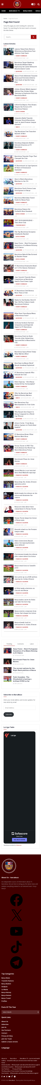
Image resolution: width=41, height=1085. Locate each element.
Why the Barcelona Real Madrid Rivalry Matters (23, 394)
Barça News (27, 11)
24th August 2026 (27, 127)
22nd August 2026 (20, 152)
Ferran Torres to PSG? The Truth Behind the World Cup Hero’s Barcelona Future (25, 448)
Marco (18, 127)
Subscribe (9, 714)
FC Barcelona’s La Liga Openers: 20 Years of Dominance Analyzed (26, 168)
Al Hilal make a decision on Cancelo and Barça (25, 589)
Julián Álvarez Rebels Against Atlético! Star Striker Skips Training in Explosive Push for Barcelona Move (26, 92)
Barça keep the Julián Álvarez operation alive (25, 483)
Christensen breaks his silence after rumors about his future (26, 555)
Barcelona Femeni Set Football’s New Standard (23, 210)
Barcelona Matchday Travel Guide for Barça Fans (25, 199)
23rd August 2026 (20, 138)
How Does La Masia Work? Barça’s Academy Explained (24, 364)
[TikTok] (16, 954)
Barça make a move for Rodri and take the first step (25, 601)
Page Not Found (13, 18)
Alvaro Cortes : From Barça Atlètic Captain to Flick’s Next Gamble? (25, 425)
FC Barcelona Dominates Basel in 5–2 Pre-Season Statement (26, 267)
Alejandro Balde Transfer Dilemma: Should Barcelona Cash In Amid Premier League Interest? (25, 121)
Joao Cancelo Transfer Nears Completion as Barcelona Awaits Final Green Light (25, 279)
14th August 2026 (20, 332)
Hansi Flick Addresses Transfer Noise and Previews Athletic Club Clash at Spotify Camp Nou (26, 79)
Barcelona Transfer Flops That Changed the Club (26, 157)
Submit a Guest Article (9, 1042)
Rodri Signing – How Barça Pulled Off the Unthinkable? (25, 383)
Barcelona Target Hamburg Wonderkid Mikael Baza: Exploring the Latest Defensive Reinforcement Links (26, 65)
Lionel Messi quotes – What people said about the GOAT (18, 1067)
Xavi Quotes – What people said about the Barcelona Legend (19, 1073)
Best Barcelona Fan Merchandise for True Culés (25, 403)
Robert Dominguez (21, 56)
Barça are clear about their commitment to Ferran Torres (25, 508)
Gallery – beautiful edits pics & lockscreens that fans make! (19, 1060)
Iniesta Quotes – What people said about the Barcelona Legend (20, 1065)
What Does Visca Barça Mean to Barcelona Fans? (25, 314)
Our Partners (6, 1030)
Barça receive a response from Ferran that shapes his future (25, 612)
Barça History (6, 992)
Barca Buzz (13, 1058)
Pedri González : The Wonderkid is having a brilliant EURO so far (22, 679)
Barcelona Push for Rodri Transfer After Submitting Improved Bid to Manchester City (25, 339)
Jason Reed (19, 71)
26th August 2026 (29, 71)
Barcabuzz (12, 1080)
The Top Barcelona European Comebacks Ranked (25, 233)
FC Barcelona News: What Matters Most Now (24, 435)
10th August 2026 (29, 377)
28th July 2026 (19, 606)
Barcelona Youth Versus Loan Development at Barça (25, 189)
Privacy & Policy (7, 1036)
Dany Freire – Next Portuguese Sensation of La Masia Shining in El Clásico (26, 245)
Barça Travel (6, 998)
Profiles (4, 1001)
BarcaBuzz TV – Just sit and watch (30, 1058)
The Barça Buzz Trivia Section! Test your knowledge (16, 1071)
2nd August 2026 (20, 441)
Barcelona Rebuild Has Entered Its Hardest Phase (26, 255)
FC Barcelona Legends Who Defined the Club (24, 373)
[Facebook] (16, 907)
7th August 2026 (20, 388)
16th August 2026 (20, 272)
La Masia (4, 989)
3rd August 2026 (29, 418)
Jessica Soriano (20, 111)
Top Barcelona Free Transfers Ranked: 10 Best (25, 132)
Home (3, 11)
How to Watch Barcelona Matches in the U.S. (23, 180)
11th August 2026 (20, 358)
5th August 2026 (26, 398)
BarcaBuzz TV (14, 11)
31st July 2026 (19, 477)
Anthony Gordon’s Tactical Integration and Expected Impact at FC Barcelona (24, 325)
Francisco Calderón (22, 475)
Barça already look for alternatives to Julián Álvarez (25, 623)
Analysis (4, 987)
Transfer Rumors (7, 981)
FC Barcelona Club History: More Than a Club (24, 292)
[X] (16, 923)
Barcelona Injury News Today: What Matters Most (25, 353)
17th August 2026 (20, 239)
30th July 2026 (19, 525)
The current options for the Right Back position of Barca (24, 669)
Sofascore (18, 845)
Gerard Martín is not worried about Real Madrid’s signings (25, 471)
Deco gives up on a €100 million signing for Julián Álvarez (26, 578)
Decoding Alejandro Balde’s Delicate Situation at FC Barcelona (24, 145)
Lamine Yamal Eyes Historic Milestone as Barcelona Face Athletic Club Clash (25, 51)
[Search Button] (33, 37)
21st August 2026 (29, 184)
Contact (4, 1033)
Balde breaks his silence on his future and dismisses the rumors (26, 495)
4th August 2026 (26, 407)
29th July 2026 (19, 561)
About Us (4, 1021)
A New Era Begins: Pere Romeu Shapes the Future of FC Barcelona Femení (26, 107)
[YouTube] (16, 938)
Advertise (4, 1024)
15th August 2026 (20, 309)
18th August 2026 (20, 227)
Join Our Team (6, 1039)
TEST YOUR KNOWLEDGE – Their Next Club (24, 221)
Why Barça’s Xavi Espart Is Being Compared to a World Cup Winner (24, 414)
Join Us (3, 1027)
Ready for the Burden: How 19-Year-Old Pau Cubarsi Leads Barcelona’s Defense (25, 302)
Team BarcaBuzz (20, 225)
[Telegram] (16, 969)
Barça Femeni (6, 995)
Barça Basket (6, 984)
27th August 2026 (20, 58)
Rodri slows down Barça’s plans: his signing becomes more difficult (24, 543)
